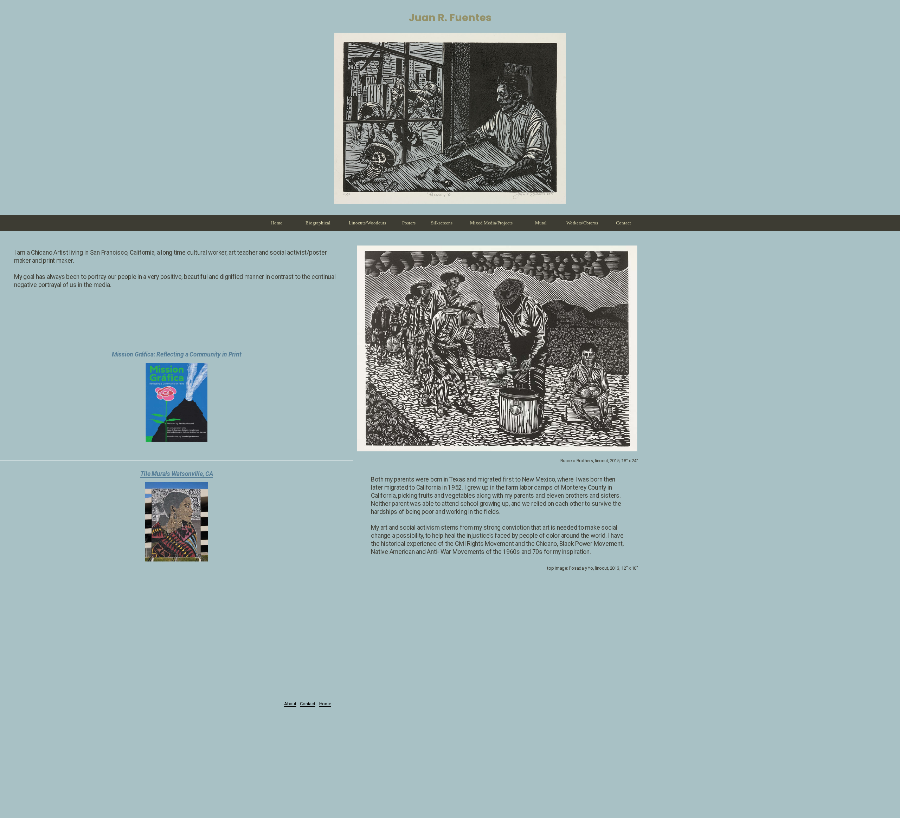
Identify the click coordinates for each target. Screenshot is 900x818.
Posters (409, 222)
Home (276, 222)
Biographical (318, 222)
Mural (541, 222)
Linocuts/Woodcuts (367, 222)
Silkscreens (441, 222)
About (290, 703)
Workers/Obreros (582, 222)
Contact (623, 222)
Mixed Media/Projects (491, 222)
